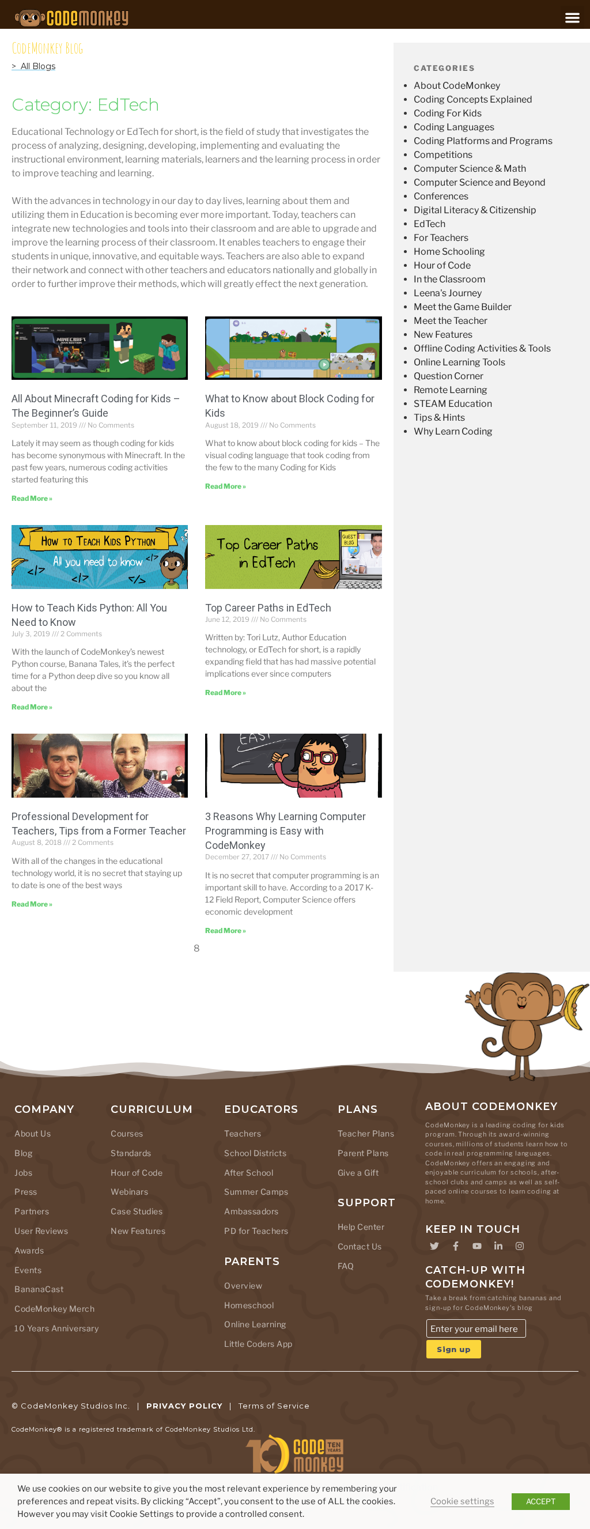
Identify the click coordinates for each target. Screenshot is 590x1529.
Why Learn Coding (453, 431)
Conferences (441, 196)
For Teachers (441, 237)
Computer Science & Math (470, 168)
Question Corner (448, 376)
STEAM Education (453, 403)
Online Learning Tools (459, 362)
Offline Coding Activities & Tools (482, 348)
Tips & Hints (439, 417)
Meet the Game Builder (463, 306)
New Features (443, 334)
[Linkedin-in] (498, 1246)
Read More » (32, 498)
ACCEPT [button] (540, 1501)
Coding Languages (454, 127)
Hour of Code (442, 265)
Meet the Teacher (450, 320)
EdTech (429, 223)
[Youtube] (477, 1246)
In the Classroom (450, 279)
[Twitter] (434, 1246)
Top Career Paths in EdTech (268, 608)
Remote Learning (450, 389)
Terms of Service (274, 1405)
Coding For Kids (448, 113)
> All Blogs (33, 66)
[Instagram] (519, 1246)
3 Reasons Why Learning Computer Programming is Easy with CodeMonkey (285, 830)
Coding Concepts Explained (473, 99)
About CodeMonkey (457, 85)
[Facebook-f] (456, 1246)
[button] (572, 17)
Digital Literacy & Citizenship (475, 210)
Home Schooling (449, 251)
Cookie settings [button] (462, 1501)
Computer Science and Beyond (480, 182)
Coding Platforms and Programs (483, 140)
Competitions (443, 154)
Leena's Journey (448, 293)
